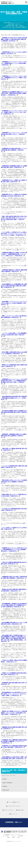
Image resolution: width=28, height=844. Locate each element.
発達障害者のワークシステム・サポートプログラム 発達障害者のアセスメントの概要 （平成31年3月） (14, 77)
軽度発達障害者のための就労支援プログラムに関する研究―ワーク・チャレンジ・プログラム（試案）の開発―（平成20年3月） (14, 694)
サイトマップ (14, 813)
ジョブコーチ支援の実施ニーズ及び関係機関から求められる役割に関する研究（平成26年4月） (14, 335)
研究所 (13, 837)
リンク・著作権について (14, 802)
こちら (23, 34)
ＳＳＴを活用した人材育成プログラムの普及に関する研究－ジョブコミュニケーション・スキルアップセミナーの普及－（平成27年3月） (14, 234)
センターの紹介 (6, 835)
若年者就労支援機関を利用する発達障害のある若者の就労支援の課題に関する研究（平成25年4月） (14, 412)
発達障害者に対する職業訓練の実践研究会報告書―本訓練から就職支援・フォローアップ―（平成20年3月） (14, 741)
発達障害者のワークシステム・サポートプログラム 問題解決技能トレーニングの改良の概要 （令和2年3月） (14, 63)
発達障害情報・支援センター (15, 24)
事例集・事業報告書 (7, 782)
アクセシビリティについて (14, 806)
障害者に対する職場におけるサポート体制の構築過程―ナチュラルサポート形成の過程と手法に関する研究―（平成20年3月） (14, 713)
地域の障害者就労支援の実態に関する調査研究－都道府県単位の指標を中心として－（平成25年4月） (14, 398)
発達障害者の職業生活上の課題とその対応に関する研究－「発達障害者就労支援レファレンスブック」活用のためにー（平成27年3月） (14, 254)
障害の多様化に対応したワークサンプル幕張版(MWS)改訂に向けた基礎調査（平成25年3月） (14, 482)
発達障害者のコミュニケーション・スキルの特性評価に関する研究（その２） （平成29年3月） (14, 134)
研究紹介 (21, 25)
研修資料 (5, 786)
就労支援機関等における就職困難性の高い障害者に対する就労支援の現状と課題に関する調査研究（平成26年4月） (14, 286)
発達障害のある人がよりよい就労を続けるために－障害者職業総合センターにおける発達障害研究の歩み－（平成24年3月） (14, 549)
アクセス (14, 835)
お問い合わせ (21, 810)
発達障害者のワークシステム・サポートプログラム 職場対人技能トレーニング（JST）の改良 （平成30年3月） (14, 112)
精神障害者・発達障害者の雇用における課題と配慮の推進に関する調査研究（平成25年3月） (14, 436)
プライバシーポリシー (9, 810)
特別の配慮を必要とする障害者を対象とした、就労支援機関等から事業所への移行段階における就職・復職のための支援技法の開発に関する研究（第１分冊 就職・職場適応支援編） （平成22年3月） (14, 638)
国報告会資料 (6, 790)
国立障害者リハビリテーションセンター (14, 22)
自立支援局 (20, 835)
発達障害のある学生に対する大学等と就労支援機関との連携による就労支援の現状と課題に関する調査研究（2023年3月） (14, 39)
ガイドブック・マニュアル (9, 775)
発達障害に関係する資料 (12, 25)
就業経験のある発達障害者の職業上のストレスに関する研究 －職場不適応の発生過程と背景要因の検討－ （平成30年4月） (14, 93)
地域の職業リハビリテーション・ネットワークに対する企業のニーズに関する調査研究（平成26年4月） (14, 303)
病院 (8, 837)
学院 (19, 837)
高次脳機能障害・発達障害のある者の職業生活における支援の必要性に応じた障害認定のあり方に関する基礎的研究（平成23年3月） (14, 605)
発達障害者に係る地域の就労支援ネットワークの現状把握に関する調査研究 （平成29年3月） (14, 150)
